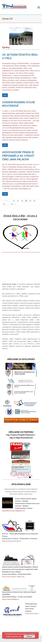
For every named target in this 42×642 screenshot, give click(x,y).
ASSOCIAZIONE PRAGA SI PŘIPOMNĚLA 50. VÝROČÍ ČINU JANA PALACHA (18, 156)
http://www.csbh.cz (32, 613)
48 (30, 201)
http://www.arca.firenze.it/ (11, 541)
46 (22, 201)
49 (34, 201)
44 (14, 201)
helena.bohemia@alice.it (10, 599)
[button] (38, 7)
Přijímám (29, 636)
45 (18, 201)
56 (12, 204)
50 (4, 204)
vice (20, 636)
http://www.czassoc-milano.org (13, 576)
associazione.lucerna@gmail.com (13, 511)
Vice (5, 95)
